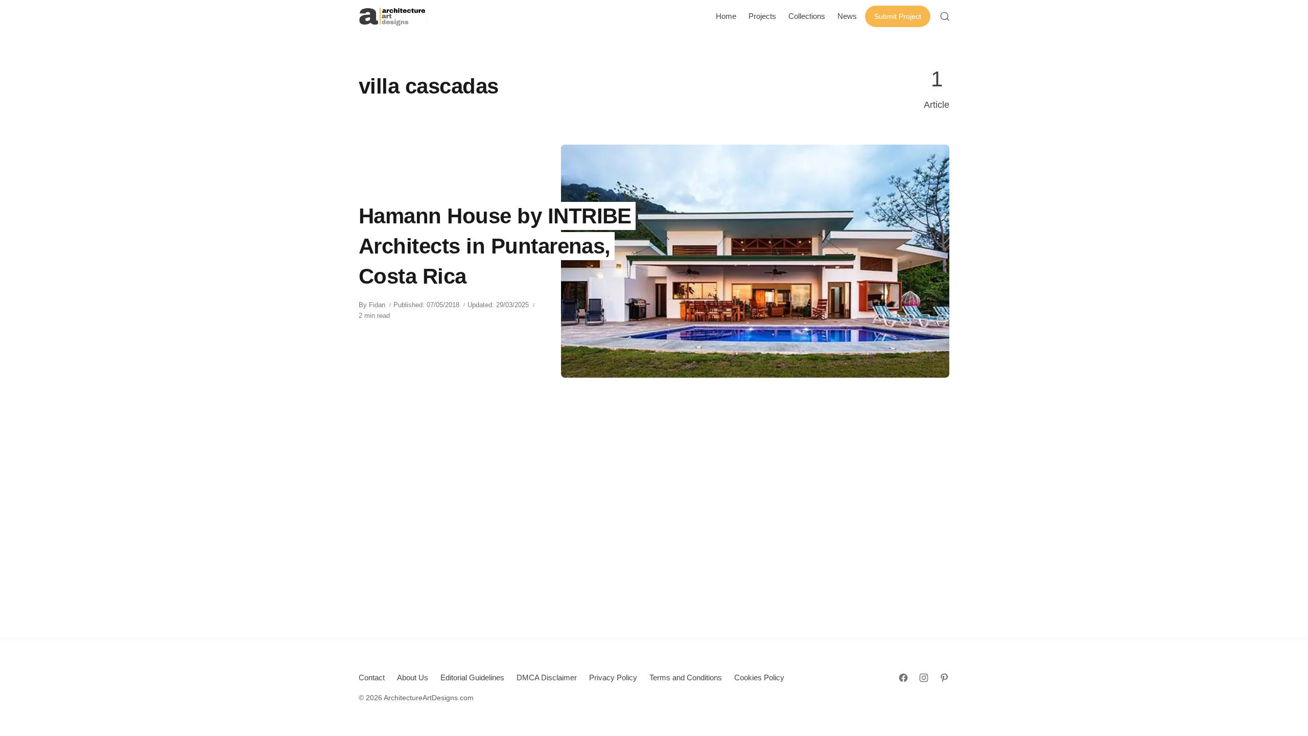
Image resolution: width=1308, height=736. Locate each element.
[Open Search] (945, 16)
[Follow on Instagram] (924, 678)
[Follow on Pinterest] (944, 678)
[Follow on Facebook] (903, 678)
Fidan (377, 305)
